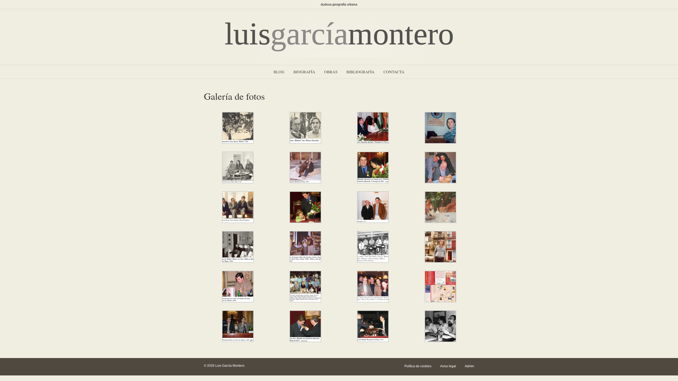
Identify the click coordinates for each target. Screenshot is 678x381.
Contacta (393, 71)
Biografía (304, 71)
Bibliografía (360, 71)
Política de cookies (417, 366)
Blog (279, 71)
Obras (330, 71)
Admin (469, 366)
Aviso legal (448, 366)
